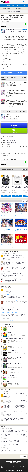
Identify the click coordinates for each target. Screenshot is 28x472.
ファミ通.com (22, 462)
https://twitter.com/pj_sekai (12, 142)
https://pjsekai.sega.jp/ (11, 140)
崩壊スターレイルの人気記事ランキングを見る (9, 300)
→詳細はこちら (4, 68)
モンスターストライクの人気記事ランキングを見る (10, 320)
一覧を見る (24, 169)
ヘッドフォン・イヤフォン (7, 173)
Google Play (14, 131)
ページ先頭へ (24, 456)
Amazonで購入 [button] (6, 195)
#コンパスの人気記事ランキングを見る (8, 294)
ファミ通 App (5, 2)
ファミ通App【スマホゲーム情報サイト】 (9, 8)
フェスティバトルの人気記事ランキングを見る (9, 312)
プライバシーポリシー (7, 462)
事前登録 (10, 11)
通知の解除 (15, 462)
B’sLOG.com (13, 464)
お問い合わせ (9, 461)
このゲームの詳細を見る (13, 118)
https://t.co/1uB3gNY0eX (21, 60)
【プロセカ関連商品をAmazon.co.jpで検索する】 (14, 73)
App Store (14, 125)
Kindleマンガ (18, 173)
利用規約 (14, 461)
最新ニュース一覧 (21, 8)
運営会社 (19, 461)
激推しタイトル (16, 11)
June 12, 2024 (16, 66)
